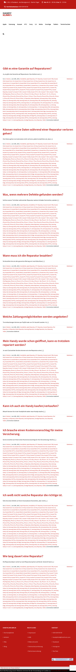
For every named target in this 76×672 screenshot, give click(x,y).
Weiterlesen (69, 79)
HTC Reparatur (39, 79)
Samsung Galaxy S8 (11, 118)
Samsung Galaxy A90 (35, 105)
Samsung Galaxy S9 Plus (45, 118)
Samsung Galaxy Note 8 (13, 111)
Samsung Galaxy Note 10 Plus (42, 109)
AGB (29, 637)
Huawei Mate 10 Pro (35, 83)
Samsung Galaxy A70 (37, 103)
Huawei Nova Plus (44, 85)
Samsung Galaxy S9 (34, 118)
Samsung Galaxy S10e (21, 113)
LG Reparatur (27, 98)
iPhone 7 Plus (32, 96)
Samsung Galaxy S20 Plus (45, 113)
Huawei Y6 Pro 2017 (36, 92)
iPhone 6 (53, 94)
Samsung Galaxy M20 (44, 107)
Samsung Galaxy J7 (34, 107)
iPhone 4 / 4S (37, 94)
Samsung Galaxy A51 (46, 100)
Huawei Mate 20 (45, 83)
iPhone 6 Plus (6, 96)
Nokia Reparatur (35, 98)
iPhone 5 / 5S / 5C (46, 94)
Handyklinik (23, 79)
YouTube (55, 651)
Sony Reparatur (38, 120)
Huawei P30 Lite (7, 89)
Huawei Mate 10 (15, 83)
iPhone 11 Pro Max (29, 94)
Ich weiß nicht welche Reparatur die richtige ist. (33, 495)
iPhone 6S (12, 96)
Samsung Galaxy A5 (24, 100)
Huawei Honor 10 (9, 81)
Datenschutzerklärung (35, 646)
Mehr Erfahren (62, 671)
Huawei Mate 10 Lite (25, 83)
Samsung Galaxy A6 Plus (14, 103)
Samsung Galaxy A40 (13, 100)
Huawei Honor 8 (52, 81)
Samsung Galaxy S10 (51, 111)
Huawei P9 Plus (48, 89)
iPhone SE (51, 96)
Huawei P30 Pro (15, 89)
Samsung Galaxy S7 (42, 115)
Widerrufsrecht (33, 642)
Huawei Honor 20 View (32, 81)
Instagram (56, 646)
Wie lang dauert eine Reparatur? (23, 556)
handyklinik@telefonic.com (61, 637)
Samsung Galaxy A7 (26, 103)
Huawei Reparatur (47, 327)
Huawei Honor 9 (7, 83)
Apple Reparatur (31, 79)
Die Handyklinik (9, 633)
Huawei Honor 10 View (20, 81)
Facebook (56, 642)
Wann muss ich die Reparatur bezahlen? (27, 255)
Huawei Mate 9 (27, 85)
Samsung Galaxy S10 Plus (9, 113)
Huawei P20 (30, 87)
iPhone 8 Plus (45, 96)
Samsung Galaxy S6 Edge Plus (28, 115)
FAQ (5, 642)
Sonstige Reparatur (28, 120)
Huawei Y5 (11, 92)
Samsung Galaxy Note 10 (12, 109)
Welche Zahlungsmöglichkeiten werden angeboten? (35, 316)
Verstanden (54, 671)
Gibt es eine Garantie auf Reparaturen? (27, 68)
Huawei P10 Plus (22, 87)
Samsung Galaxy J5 (13, 107)
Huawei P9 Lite (39, 89)
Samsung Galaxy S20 (33, 113)
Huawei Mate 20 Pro (10, 85)
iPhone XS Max (19, 98)
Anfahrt (6, 637)
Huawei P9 (32, 89)
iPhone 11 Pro (20, 94)
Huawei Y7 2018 (53, 92)
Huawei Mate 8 (19, 85)
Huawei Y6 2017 (18, 92)
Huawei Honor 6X (42, 81)
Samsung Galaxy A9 (24, 105)
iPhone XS (12, 98)
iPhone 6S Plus (19, 96)
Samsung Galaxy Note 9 (25, 111)
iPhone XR (6, 98)
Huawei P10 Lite (13, 87)
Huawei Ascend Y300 (48, 79)
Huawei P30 (53, 87)
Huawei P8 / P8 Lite (25, 89)
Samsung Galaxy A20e (45, 98)
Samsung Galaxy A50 (35, 100)
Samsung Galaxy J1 (46, 105)
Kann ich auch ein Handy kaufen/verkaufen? (31, 406)
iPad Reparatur (6, 94)
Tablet (44, 120)
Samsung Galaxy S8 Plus (22, 118)
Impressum (32, 633)
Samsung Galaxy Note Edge (39, 111)
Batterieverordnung (34, 651)
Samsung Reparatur (18, 120)
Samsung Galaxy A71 (48, 103)
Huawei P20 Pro (46, 87)
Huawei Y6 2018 (26, 92)
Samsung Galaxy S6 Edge (14, 115)
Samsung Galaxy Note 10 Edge (26, 109)
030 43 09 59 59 (57, 633)
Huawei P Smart (53, 85)
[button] (3, 34)
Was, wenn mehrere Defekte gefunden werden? (33, 194)
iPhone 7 (26, 96)
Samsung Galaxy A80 (13, 105)
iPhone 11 (13, 94)
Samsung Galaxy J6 (23, 107)
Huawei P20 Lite (37, 87)
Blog (5, 646)
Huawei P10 (6, 87)
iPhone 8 (39, 96)
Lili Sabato (7, 79)
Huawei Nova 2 (35, 85)
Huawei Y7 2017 (45, 92)
